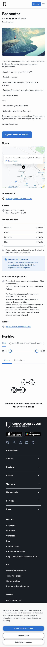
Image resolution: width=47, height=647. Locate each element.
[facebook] (7, 442)
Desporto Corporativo (16, 570)
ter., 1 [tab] (28, 343)
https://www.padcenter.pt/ (18, 326)
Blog (8, 541)
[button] (23, 458)
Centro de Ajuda (13, 600)
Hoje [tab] (4, 343)
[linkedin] (26, 442)
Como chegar (12, 161)
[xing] (32, 442)
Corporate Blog (13, 581)
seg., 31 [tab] (22, 343)
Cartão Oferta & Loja (15, 551)
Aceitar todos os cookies (23, 628)
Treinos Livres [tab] (19, 360)
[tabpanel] (23, 387)
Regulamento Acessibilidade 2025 (21, 556)
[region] (23, 625)
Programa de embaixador (17, 586)
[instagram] (20, 442)
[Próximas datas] (43, 343)
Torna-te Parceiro (14, 575)
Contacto (10, 535)
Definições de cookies (23, 642)
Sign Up (36, 4)
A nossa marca (12, 546)
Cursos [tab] (7, 360)
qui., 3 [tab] (39, 343)
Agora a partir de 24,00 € (17, 134)
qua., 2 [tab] (33, 343)
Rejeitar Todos (23, 635)
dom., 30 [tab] (15, 343)
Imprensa (10, 530)
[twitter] (14, 442)
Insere (10, 262)
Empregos (10, 525)
